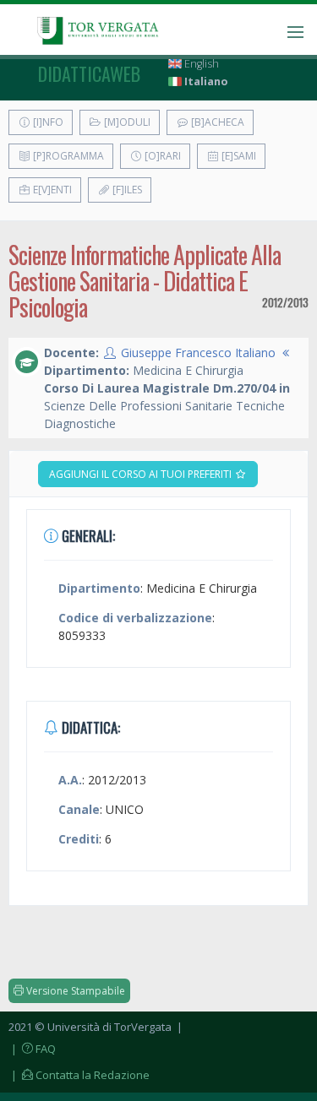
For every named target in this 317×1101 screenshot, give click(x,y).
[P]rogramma (67, 156)
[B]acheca (216, 122)
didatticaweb (89, 73)
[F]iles (126, 189)
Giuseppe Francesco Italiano (198, 352)
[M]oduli (125, 122)
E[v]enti (51, 189)
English (200, 64)
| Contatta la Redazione (79, 1074)
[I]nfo (46, 122)
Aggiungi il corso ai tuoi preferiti (141, 474)
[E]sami (237, 156)
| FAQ (32, 1048)
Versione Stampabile (74, 991)
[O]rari (161, 156)
